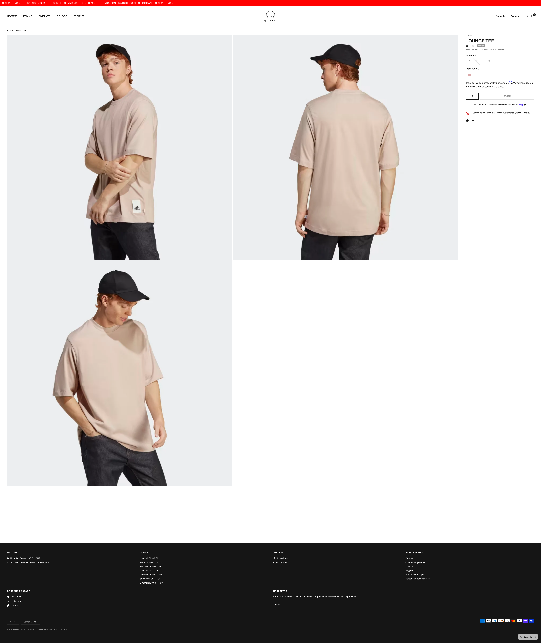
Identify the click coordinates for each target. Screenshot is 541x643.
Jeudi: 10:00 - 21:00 (149, 570)
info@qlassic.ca (280, 558)
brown (469, 75)
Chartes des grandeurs (416, 562)
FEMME (27, 16)
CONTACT (278, 553)
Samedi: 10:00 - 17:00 (150, 579)
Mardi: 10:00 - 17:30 (149, 562)
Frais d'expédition (473, 49)
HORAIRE (145, 553)
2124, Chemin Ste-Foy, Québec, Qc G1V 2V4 (28, 562)
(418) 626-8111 (280, 562)
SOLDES (62, 16)
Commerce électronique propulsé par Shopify (54, 629)
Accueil (10, 30)
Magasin (409, 570)
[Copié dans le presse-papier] (473, 120)
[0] (532, 16)
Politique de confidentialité (417, 579)
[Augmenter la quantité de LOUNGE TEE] (476, 96)
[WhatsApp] (468, 120)
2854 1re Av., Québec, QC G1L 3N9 (23, 558)
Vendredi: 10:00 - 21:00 (151, 575)
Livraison (409, 566)
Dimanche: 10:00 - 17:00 (151, 583)
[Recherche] (527, 16)
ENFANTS (44, 16)
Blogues (409, 558)
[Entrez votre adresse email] (531, 604)
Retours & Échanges (414, 575)
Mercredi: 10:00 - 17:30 (151, 566)
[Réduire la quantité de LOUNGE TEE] (468, 96)
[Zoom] (226, 40)
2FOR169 (78, 16)
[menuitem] (14, 16)
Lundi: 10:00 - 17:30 (149, 558)
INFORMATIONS (414, 553)
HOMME (12, 16)
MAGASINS (13, 553)
